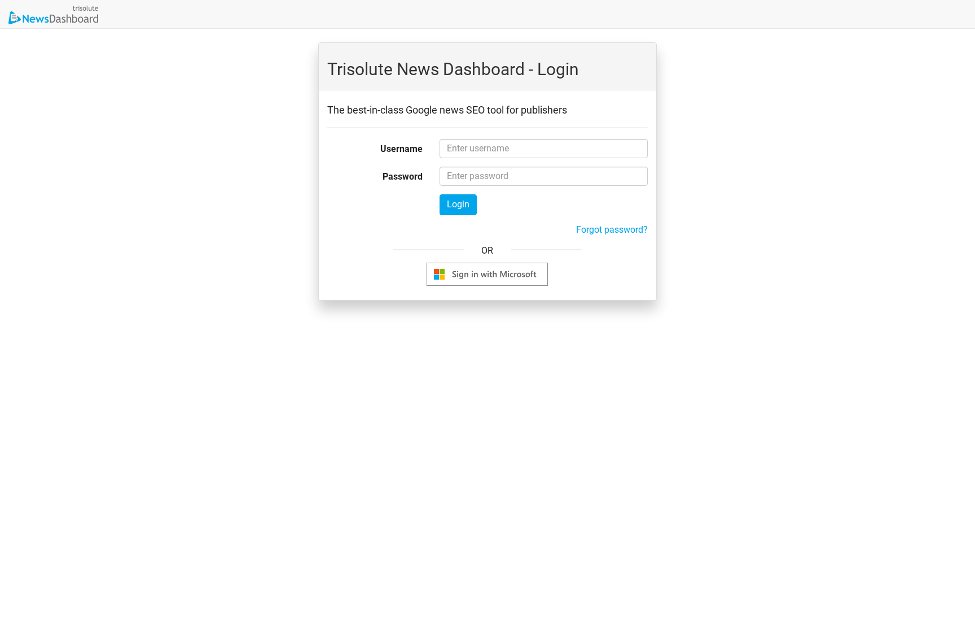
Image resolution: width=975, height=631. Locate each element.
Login (458, 204)
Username (401, 148)
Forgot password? (612, 229)
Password (403, 176)
